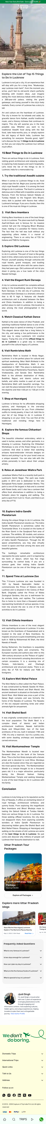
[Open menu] (3, 6)
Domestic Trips (9, 1054)
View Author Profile (18, 1014)
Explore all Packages (22, 895)
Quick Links (7, 1067)
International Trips (10, 1060)
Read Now (28, 933)
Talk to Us (6, 1074)
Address (6, 1080)
